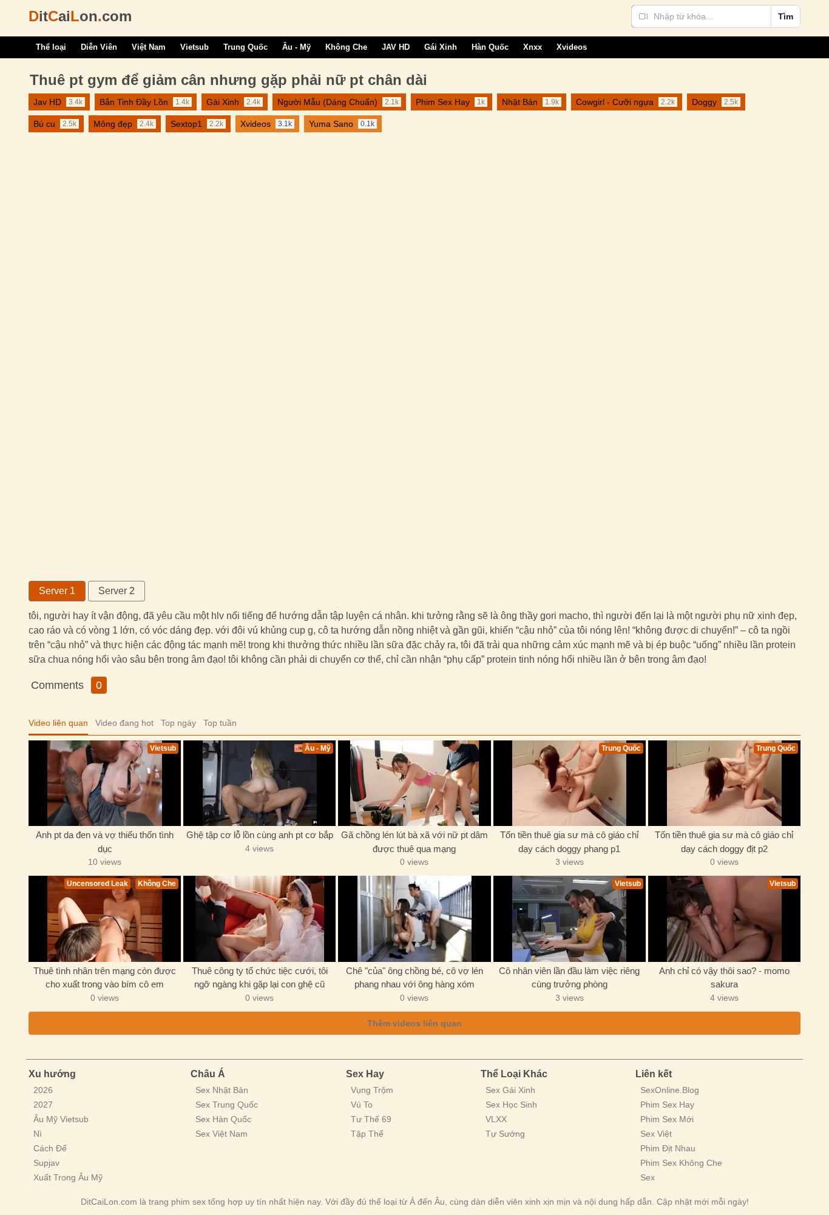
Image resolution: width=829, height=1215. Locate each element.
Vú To (362, 1104)
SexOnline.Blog (669, 1090)
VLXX (496, 1119)
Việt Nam (149, 47)
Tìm (785, 16)
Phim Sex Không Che (681, 1163)
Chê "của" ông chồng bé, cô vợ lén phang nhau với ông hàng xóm (414, 978)
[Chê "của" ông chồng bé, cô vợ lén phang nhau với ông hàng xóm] (414, 918)
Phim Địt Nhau (667, 1148)
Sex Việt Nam (221, 1134)
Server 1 (57, 591)
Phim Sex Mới (667, 1119)
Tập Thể (367, 1134)
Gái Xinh (440, 47)
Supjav (46, 1163)
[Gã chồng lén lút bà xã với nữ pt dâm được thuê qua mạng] (414, 783)
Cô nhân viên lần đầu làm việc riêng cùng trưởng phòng (569, 978)
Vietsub (194, 47)
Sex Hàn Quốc (223, 1119)
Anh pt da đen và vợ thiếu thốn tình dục (105, 842)
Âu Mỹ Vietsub (61, 1119)
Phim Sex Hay (667, 1104)
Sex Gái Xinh (510, 1090)
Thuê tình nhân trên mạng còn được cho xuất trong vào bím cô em (104, 978)
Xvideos (572, 47)
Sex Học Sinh (511, 1104)
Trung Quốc (245, 47)
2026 (43, 1090)
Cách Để (50, 1148)
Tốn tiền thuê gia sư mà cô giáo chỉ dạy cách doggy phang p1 (569, 842)
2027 (43, 1104)
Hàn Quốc (490, 47)
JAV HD (396, 47)
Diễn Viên (99, 47)
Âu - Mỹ (296, 47)
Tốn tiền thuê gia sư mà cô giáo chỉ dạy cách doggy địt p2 (724, 842)
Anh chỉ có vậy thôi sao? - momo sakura (724, 978)
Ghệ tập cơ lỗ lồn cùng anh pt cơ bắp (259, 835)
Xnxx (532, 47)
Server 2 (116, 591)
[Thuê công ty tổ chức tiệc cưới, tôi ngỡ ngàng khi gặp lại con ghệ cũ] (259, 918)
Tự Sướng (505, 1134)
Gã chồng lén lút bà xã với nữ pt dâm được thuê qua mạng (414, 842)
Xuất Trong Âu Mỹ (68, 1177)
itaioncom (80, 16)
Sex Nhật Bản (221, 1090)
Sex (647, 1177)
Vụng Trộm (372, 1090)
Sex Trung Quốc (226, 1104)
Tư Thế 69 (371, 1119)
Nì (37, 1134)
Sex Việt (656, 1134)
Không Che (346, 47)
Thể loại (51, 47)
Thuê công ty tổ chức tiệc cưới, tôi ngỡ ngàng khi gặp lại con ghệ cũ (260, 978)
